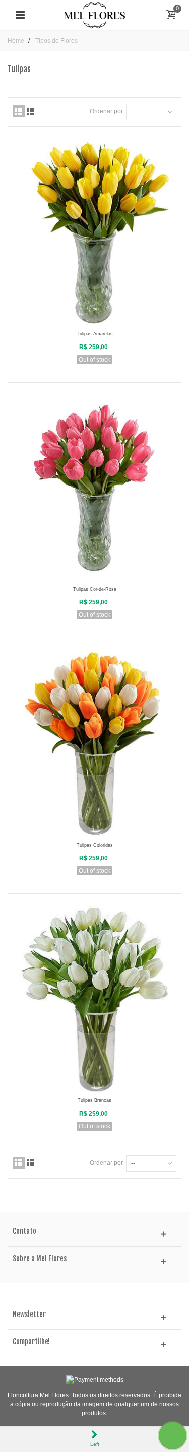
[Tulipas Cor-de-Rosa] (94, 488)
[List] (31, 111)
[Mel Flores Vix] (95, 14)
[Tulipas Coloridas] (94, 743)
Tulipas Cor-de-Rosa (94, 589)
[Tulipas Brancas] (94, 999)
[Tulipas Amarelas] (94, 232)
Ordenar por (106, 111)
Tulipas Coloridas (95, 845)
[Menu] (20, 15)
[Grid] (19, 111)
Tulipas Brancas (94, 1100)
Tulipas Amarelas (95, 333)
